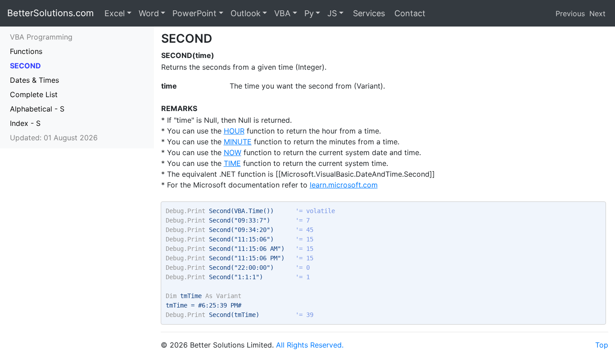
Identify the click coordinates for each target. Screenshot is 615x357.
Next (597, 13)
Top (601, 344)
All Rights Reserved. (310, 344)
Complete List (34, 94)
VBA (282, 13)
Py (309, 13)
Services (368, 13)
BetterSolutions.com (50, 13)
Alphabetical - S (37, 108)
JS (332, 13)
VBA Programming (41, 36)
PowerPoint (194, 13)
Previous (570, 13)
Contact (408, 13)
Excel (114, 13)
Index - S (25, 123)
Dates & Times (34, 80)
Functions (26, 51)
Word (149, 13)
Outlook (246, 13)
